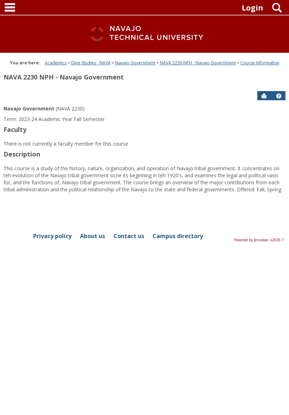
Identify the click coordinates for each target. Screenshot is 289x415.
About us (92, 236)
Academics (56, 63)
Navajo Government (135, 63)
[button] (278, 96)
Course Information (259, 63)
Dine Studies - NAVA (91, 63)
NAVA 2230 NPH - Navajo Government (198, 63)
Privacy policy (52, 236)
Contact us (128, 236)
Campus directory (178, 236)
